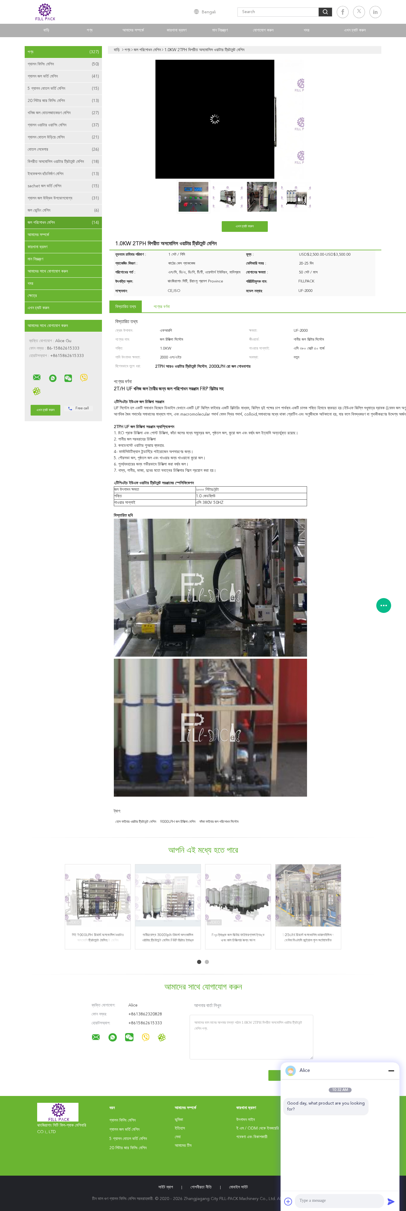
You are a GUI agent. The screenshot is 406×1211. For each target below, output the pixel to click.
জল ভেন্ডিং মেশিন (63, 210)
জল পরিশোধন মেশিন (63, 223)
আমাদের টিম (183, 1146)
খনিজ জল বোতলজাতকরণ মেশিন (63, 113)
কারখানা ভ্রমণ (176, 30)
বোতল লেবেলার (63, 149)
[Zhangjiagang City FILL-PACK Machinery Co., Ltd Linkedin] (375, 12)
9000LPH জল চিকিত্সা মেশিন (177, 822)
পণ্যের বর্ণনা (162, 307)
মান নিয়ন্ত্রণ (220, 30)
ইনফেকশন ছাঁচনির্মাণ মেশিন (63, 174)
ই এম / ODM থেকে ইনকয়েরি (257, 1128)
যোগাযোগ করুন (263, 30)
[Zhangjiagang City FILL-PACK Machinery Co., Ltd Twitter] (359, 12)
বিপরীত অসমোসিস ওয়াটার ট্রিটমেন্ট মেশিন (63, 162)
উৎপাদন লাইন (245, 1120)
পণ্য (89, 30)
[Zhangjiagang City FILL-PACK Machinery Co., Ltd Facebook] (343, 12)
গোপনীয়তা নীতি (201, 1187)
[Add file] (288, 1201)
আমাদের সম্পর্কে (133, 30)
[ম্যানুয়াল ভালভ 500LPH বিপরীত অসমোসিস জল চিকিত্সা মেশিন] (238, 897)
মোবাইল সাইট (238, 1187)
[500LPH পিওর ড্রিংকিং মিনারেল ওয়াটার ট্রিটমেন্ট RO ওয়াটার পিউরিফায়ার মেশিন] (168, 897)
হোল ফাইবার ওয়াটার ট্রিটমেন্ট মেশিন (135, 822)
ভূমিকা (179, 1120)
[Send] (391, 1201)
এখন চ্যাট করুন (355, 30)
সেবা (178, 1137)
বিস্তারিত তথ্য (125, 307)
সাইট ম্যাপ (165, 1187)
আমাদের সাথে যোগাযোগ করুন (48, 271)
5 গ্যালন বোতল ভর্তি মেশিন (63, 88)
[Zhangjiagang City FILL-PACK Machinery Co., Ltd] (37, 377)
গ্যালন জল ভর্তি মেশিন (63, 76)
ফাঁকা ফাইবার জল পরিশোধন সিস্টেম (219, 822)
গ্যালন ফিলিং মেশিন (63, 64)
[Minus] (391, 1070)
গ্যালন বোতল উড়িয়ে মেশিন (63, 137)
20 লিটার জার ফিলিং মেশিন (63, 101)
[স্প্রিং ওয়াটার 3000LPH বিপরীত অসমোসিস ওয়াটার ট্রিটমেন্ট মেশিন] (97, 897)
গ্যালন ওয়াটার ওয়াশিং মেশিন (63, 125)
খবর (306, 30)
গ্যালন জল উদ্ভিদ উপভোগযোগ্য (63, 198)
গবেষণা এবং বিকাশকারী (251, 1137)
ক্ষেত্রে (32, 296)
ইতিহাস (180, 1128)
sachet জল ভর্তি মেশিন (63, 186)
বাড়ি (46, 30)
